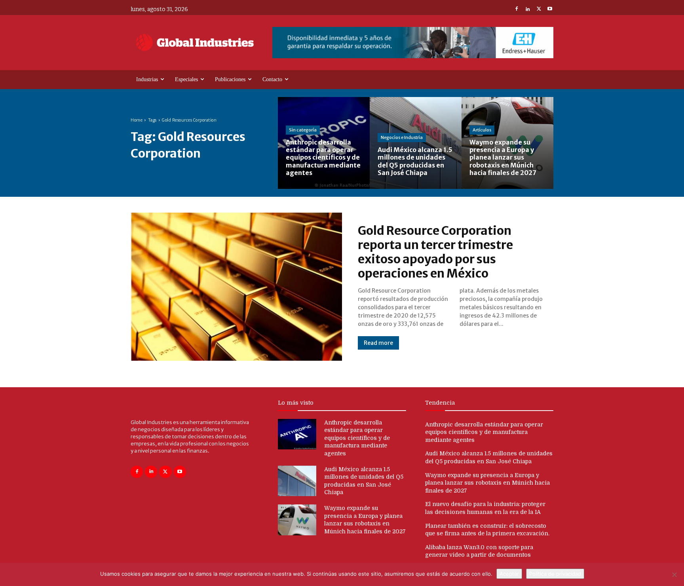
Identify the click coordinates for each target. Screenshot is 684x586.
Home (136, 120)
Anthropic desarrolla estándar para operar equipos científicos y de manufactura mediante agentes (357, 438)
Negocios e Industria (402, 137)
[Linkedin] (527, 9)
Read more (378, 342)
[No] (674, 574)
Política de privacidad (555, 574)
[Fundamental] (412, 42)
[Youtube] (549, 9)
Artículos (482, 130)
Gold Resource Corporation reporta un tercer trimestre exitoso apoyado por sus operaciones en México (435, 252)
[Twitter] (538, 9)
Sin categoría (303, 130)
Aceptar (509, 574)
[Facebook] (516, 9)
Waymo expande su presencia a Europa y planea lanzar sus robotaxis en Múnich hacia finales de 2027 (487, 483)
